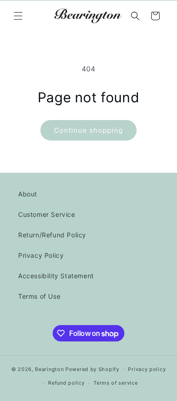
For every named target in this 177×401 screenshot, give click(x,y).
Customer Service (46, 214)
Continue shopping (88, 130)
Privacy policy (147, 369)
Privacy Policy (41, 255)
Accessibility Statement (56, 276)
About (27, 194)
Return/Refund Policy (52, 235)
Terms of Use (39, 296)
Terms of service (115, 383)
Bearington (49, 369)
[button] (18, 16)
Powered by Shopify (92, 369)
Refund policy (66, 383)
